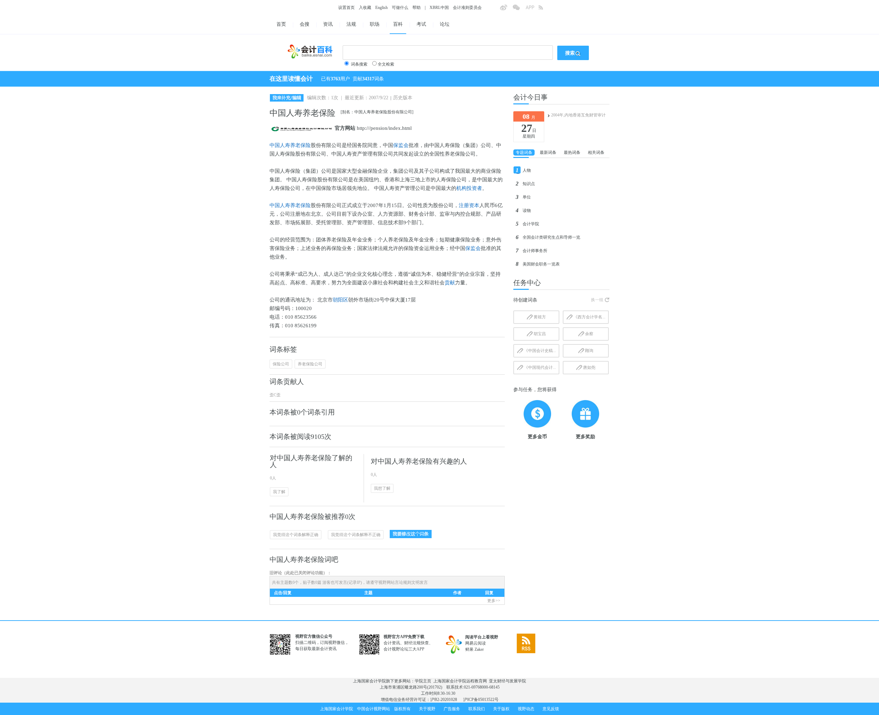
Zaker (479, 649)
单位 (527, 197)
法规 (351, 24)
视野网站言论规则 (394, 582)
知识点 (529, 183)
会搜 (304, 24)
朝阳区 (340, 300)
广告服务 (452, 708)
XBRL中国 (439, 7)
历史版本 (402, 97)
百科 (398, 24)
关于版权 (501, 708)
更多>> (493, 600)
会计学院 (531, 224)
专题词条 (524, 152)
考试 (421, 24)
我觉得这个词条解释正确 (295, 534)
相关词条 (596, 152)
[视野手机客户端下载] (532, 9)
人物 (527, 170)
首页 (281, 24)
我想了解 (382, 488)
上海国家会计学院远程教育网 (460, 681)
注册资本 (469, 205)
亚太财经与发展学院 (507, 681)
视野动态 (526, 708)
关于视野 (427, 708)
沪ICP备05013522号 (481, 699)
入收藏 (365, 7)
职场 (374, 24)
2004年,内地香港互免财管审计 (578, 115)
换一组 (597, 299)
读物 (527, 210)
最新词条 (548, 152)
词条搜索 (359, 64)
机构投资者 (469, 188)
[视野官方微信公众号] (519, 9)
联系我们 (476, 708)
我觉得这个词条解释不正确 (355, 534)
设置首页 (346, 7)
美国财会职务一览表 (541, 264)
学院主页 (423, 681)
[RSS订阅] (544, 9)
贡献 (450, 282)
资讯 (328, 24)
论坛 (444, 24)
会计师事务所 (535, 250)
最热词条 (572, 152)
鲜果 (469, 649)
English (381, 7)
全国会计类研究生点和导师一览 (551, 237)
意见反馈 (551, 708)
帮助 (416, 7)
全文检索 (386, 64)
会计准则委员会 (467, 7)
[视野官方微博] (506, 9)
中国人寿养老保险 (290, 145)
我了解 (279, 491)
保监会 (401, 145)
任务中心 (527, 282)
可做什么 (400, 7)
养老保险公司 (310, 364)
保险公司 (281, 364)
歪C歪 (275, 395)
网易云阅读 (475, 643)
